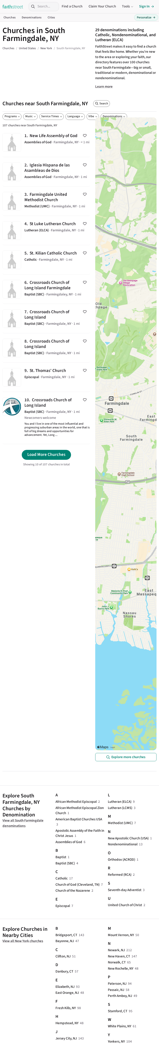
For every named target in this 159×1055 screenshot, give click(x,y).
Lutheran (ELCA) (119, 801)
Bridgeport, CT (66, 935)
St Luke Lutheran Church (46, 230)
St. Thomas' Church (46, 377)
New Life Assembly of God (46, 142)
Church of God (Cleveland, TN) (77, 884)
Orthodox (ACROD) (121, 859)
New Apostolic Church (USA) (128, 838)
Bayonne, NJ (64, 941)
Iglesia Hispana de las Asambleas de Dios (46, 171)
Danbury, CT (64, 971)
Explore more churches (128, 757)
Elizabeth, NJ (65, 986)
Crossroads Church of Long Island (46, 318)
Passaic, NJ (116, 989)
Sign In (144, 6)
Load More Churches (46, 455)
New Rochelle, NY (120, 968)
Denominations (32, 17)
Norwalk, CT (117, 962)
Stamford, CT (117, 1011)
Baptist (60, 857)
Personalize (146, 17)
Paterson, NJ (117, 983)
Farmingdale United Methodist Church (46, 201)
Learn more (104, 86)
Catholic (61, 878)
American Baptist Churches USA (78, 819)
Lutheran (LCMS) (120, 807)
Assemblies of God (68, 842)
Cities (51, 17)
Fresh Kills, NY (65, 1008)
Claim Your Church (102, 6)
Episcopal (62, 905)
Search (103, 103)
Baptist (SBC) (65, 863)
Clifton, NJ (63, 956)
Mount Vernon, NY (121, 935)
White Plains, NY (119, 1026)
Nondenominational (122, 844)
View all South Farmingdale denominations (22, 823)
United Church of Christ (125, 905)
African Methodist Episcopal (76, 801)
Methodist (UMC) (120, 823)
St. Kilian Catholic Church (46, 259)
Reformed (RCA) (119, 874)
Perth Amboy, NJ (120, 995)
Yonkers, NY (116, 1041)
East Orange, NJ (67, 992)
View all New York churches (22, 941)
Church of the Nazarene (72, 890)
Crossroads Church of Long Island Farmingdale (46, 289)
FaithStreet (12, 6)
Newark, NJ (116, 950)
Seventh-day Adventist (124, 890)
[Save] (84, 135)
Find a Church (72, 6)
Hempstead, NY (66, 1023)
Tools (126, 6)
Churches (10, 17)
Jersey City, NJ (66, 1038)
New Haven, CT (119, 956)
